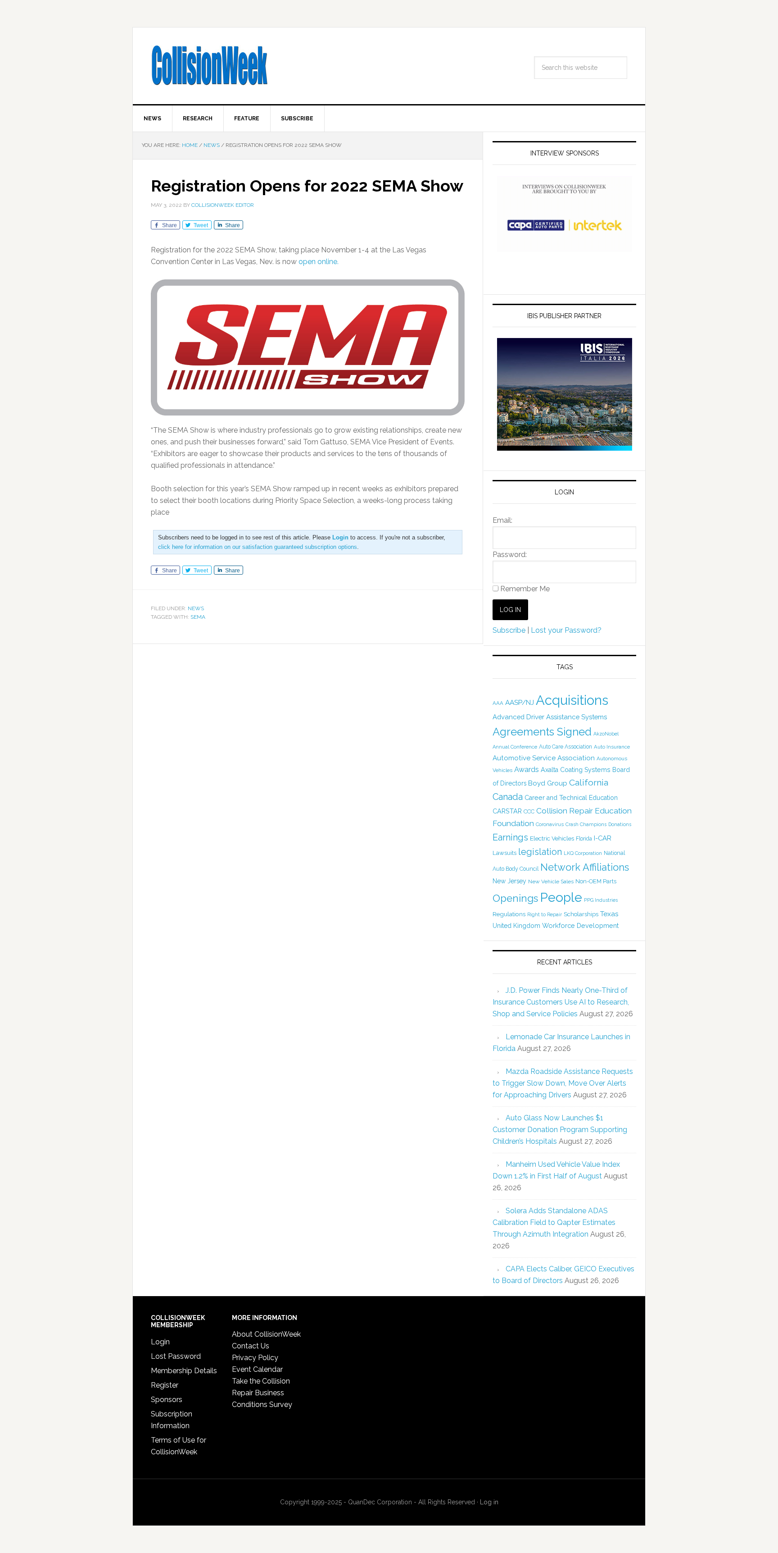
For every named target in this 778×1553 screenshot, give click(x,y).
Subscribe (509, 630)
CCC (529, 811)
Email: (502, 520)
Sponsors (166, 1399)
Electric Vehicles (552, 838)
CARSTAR (507, 811)
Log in (489, 1502)
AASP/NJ (519, 702)
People (561, 897)
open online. (319, 261)
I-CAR (602, 838)
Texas (609, 913)
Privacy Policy (255, 1357)
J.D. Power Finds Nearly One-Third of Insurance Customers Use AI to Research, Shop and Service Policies (561, 1002)
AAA (498, 703)
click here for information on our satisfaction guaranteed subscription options (257, 547)
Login (160, 1342)
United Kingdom (516, 925)
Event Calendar (257, 1369)
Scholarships (581, 914)
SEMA (197, 617)
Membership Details (184, 1370)
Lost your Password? (566, 630)
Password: (510, 554)
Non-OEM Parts (595, 881)
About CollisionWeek (266, 1334)
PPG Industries (601, 900)
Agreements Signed (542, 731)
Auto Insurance (612, 747)
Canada (508, 796)
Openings (515, 898)
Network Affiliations (584, 867)
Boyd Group (547, 783)
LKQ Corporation (583, 853)
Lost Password (176, 1356)
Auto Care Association (565, 747)
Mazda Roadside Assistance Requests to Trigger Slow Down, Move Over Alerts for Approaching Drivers (563, 1083)
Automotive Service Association (544, 758)
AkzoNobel (606, 733)
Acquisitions (572, 700)
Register (164, 1385)
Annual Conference (515, 747)
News (196, 608)
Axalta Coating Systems (576, 769)
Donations (619, 824)
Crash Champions (585, 824)
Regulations (509, 914)
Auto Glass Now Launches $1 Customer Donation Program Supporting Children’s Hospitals (560, 1130)
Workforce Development (580, 925)
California (588, 782)
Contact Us (250, 1346)
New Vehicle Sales (551, 881)
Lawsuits (504, 852)
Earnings (510, 837)
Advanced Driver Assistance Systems (550, 717)
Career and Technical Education (571, 797)
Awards (526, 769)
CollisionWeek (209, 66)
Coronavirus (550, 824)
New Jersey (509, 881)
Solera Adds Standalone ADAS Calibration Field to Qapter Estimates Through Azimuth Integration (554, 1222)
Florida (584, 839)
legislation (540, 851)
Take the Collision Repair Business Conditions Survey (262, 1393)
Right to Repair (544, 915)
